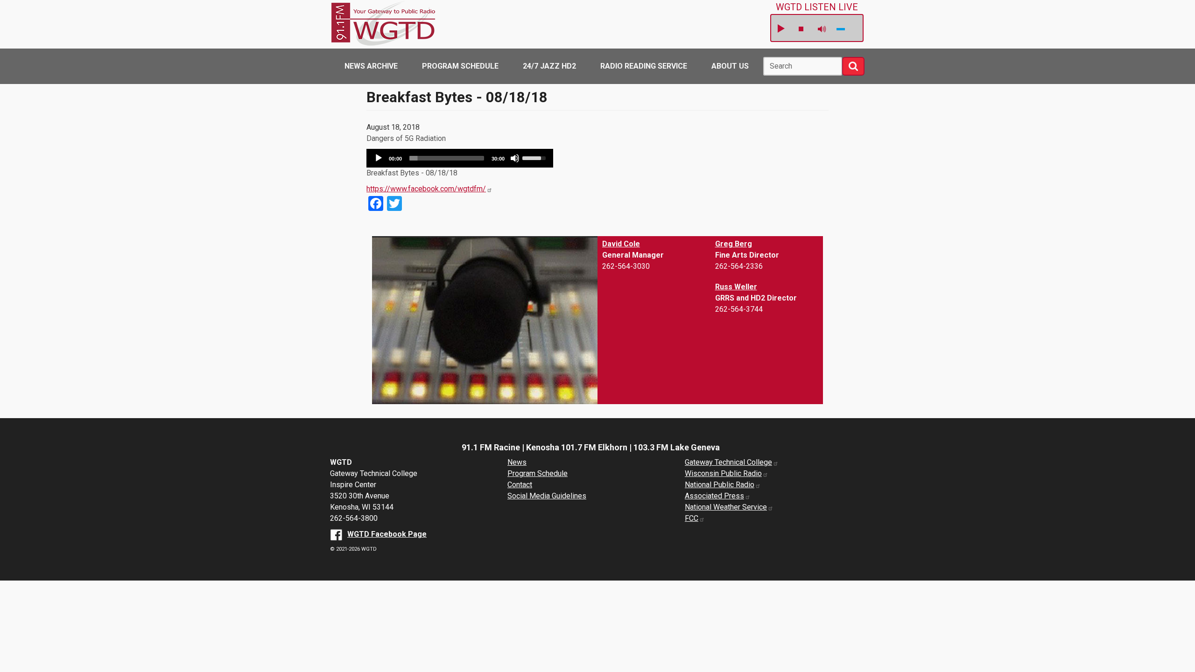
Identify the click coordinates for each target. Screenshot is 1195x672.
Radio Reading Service (643, 66)
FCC (691, 518)
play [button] (780, 29)
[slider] (446, 158)
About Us (730, 66)
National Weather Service (726, 507)
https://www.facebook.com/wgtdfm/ (426, 188)
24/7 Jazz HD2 (549, 66)
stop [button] (801, 28)
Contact (519, 484)
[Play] (378, 158)
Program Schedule (460, 66)
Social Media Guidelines (546, 495)
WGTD (449, 8)
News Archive (371, 66)
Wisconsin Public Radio (723, 473)
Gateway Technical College (728, 462)
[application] (459, 158)
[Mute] (515, 158)
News (517, 462)
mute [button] (822, 29)
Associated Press (714, 495)
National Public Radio (719, 484)
